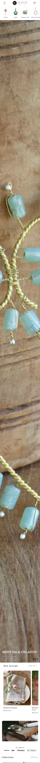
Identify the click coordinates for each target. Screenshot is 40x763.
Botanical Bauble (10, 708)
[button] (4, 2)
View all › (33, 666)
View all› (34, 757)
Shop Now (20, 658)
